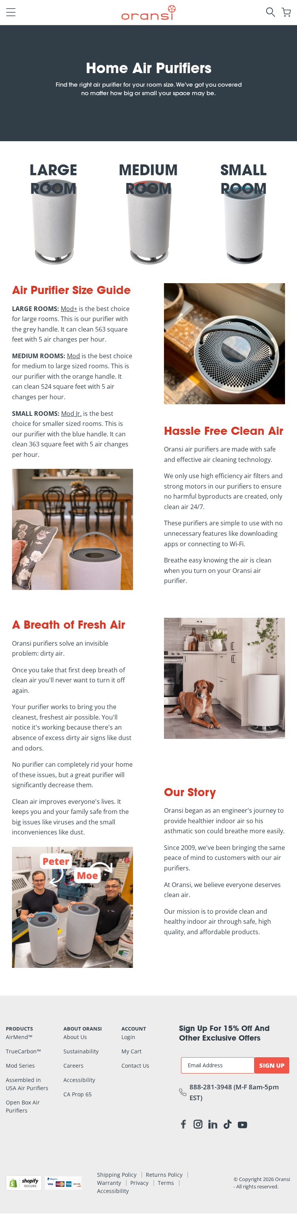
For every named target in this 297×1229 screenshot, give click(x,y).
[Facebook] (183, 1125)
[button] (10, 12)
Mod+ (69, 308)
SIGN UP (272, 1065)
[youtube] (242, 1124)
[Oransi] (148, 11)
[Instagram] (198, 1125)
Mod (73, 356)
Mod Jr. (71, 413)
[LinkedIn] (212, 1125)
